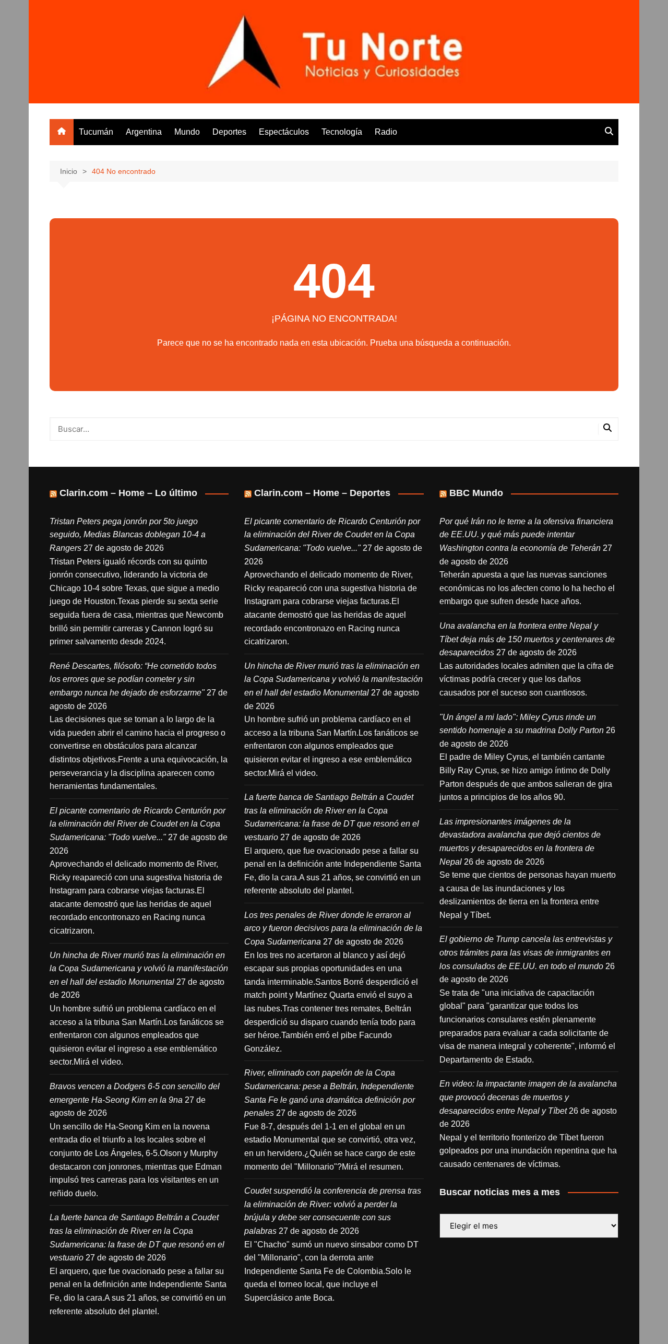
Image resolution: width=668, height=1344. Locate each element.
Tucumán (96, 131)
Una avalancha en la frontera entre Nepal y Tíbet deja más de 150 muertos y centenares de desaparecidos (527, 639)
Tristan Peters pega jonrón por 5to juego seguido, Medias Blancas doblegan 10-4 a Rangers (128, 534)
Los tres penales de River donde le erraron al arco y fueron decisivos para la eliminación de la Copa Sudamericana (333, 928)
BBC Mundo (476, 493)
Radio (386, 131)
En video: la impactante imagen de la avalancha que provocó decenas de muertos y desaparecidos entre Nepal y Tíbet (528, 1097)
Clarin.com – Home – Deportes (322, 493)
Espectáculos (284, 131)
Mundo (187, 131)
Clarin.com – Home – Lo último (128, 493)
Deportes (229, 131)
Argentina (144, 131)
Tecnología (341, 131)
